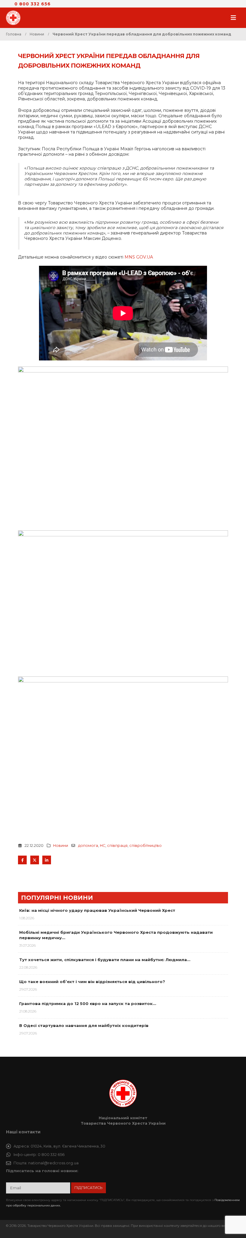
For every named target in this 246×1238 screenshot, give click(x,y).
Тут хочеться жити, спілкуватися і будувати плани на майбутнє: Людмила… (104, 959)
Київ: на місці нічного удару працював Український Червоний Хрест (97, 910)
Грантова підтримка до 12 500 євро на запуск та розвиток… (87, 1003)
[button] (235, 18)
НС (102, 845)
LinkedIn (46, 860)
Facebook (22, 860)
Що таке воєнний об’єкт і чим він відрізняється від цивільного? (92, 981)
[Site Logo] (15, 18)
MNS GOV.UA (138, 257)
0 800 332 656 (32, 4)
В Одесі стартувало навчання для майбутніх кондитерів (83, 1025)
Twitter (34, 860)
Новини (60, 845)
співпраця (117, 845)
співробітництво (145, 845)
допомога (88, 845)
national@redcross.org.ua (53, 1163)
